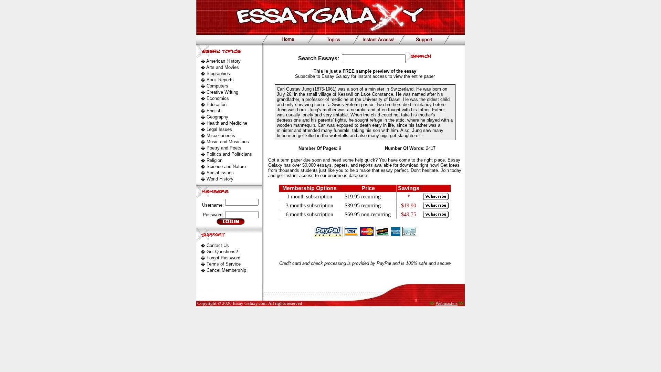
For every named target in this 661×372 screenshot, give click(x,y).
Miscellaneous (221, 135)
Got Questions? (222, 251)
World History (220, 179)
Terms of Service (224, 264)
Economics (218, 98)
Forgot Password (223, 257)
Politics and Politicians (229, 154)
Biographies (218, 73)
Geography (217, 117)
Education (217, 104)
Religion (214, 160)
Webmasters (447, 303)
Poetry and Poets (224, 148)
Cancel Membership (226, 270)
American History (223, 61)
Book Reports (220, 79)
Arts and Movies (222, 67)
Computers (217, 86)
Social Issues (220, 172)
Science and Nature (226, 166)
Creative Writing (222, 92)
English (214, 110)
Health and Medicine (227, 123)
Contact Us (218, 245)
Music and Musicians (228, 141)
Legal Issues (219, 129)
